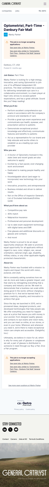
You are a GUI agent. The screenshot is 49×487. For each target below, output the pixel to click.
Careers (14, 439)
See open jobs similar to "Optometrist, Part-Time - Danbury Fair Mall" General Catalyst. (25, 53)
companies (7, 11)
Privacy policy (19, 409)
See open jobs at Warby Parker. (22, 48)
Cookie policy (30, 409)
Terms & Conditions (36, 439)
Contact (5, 439)
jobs (17, 11)
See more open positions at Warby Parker (24, 385)
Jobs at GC (23, 439)
